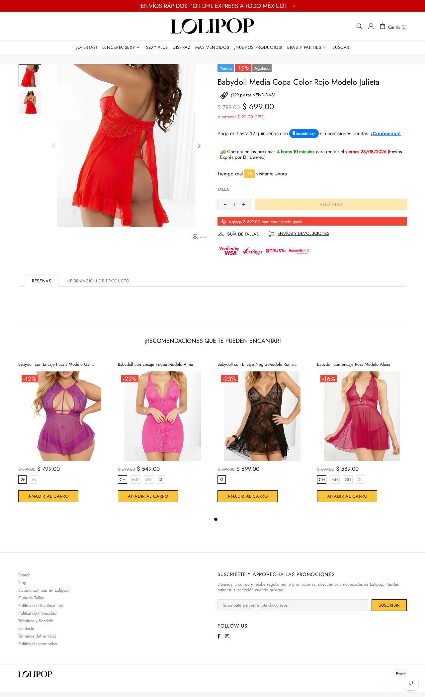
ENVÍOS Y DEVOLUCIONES (303, 234)
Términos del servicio (37, 636)
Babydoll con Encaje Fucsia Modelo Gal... (56, 364)
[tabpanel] (262, 435)
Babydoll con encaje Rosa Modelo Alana (353, 364)
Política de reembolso (37, 644)
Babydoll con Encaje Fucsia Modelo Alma (155, 364)
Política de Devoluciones (40, 605)
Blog (22, 582)
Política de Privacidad (37, 613)
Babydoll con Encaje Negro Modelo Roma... (257, 364)
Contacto (26, 628)
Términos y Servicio (35, 621)
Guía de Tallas (30, 598)
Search (24, 575)
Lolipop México (212, 26)
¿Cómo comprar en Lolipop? (44, 590)
